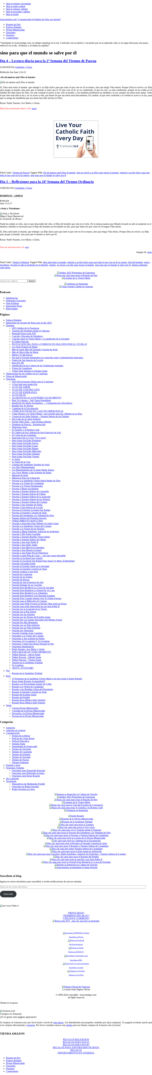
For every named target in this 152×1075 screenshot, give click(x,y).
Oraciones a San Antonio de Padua (28, 638)
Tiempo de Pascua (21, 172)
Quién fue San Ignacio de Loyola (27, 360)
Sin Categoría (12, 778)
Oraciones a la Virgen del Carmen (28, 636)
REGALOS (76, 1050)
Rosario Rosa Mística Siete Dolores (28, 702)
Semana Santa (18, 743)
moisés (52, 265)
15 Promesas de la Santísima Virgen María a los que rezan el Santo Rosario (47, 678)
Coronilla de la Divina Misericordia (28, 710)
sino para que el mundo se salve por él (48, 175)
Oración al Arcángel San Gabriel (27, 558)
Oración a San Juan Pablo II (25, 542)
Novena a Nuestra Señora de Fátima (29, 494)
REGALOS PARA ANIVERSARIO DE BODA (76, 1047)
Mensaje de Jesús (20, 475)
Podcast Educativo (20, 741)
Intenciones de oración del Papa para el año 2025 (29, 323)
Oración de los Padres (22, 577)
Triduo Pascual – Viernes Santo (26, 660)
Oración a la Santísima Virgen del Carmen (31, 526)
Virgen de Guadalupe (22, 368)
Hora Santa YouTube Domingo (26, 440)
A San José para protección (24, 384)
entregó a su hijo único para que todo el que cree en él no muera (97, 262)
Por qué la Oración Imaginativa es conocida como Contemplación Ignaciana (47, 357)
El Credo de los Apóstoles (24, 435)
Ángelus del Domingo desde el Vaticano (31, 331)
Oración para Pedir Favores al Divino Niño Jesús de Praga (39, 603)
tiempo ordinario (139, 265)
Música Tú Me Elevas (22, 355)
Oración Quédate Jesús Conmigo (27, 633)
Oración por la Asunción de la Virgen (29, 609)
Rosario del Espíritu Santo (24, 694)
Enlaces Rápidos (14, 320)
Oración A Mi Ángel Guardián (26, 534)
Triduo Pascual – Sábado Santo (26, 657)
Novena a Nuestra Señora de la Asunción (31, 496)
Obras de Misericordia (16, 376)
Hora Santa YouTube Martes (25, 448)
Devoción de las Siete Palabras (26, 419)
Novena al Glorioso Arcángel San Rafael (31, 510)
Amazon (31, 1025)
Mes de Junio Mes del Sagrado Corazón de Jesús (35, 349)
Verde (8, 705)
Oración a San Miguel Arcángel (27, 550)
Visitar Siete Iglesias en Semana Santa (29, 371)
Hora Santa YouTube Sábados (26, 454)
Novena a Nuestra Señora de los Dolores (31, 499)
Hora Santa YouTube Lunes (25, 446)
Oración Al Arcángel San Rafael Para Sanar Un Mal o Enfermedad (43, 561)
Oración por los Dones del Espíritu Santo (31, 617)
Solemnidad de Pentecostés (24, 746)
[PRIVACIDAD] (76, 913)
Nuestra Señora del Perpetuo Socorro (29, 518)
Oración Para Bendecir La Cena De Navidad (33, 587)
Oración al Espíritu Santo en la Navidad (30, 566)
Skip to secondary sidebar (18, 11)
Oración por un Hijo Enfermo (26, 625)
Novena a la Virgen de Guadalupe (28, 483)
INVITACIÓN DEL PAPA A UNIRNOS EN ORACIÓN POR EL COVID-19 (49, 344)
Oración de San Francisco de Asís (27, 582)
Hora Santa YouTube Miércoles (26, 451)
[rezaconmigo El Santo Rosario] (76, 867)
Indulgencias (12, 298)
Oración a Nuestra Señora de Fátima (29, 539)
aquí (34, 108)
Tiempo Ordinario (20, 262)
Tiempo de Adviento (21, 749)
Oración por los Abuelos (23, 614)
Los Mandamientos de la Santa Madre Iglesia (33, 470)
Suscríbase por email (76, 967)
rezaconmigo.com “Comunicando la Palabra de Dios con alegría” (30, 19)
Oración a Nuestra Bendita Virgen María (31, 537)
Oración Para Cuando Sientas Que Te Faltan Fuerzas (36, 598)
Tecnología (11, 781)
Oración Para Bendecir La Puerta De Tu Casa (33, 590)
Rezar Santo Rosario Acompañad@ (28, 681)
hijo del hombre (135, 262)
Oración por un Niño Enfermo (26, 628)
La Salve (16, 459)
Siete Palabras (12, 303)
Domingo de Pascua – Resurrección (28, 424)
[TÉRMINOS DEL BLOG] (76, 915)
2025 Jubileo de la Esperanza (25, 328)
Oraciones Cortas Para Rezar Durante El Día (33, 644)
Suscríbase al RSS (76, 960)
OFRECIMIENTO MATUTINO (27, 521)
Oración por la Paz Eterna (24, 611)
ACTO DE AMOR (21, 387)
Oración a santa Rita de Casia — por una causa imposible (39, 555)
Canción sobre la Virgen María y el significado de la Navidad (40, 339)
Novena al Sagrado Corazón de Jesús (29, 512)
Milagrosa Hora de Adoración (26, 478)
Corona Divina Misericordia (25, 708)
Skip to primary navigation (18, 3)
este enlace (58, 1022)
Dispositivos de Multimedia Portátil (28, 784)
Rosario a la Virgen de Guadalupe (28, 686)
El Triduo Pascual (20, 341)
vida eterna (5, 267)
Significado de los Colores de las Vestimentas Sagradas (37, 365)
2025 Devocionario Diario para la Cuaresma (32, 381)
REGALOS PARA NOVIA (76, 1042)
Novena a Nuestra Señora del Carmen (29, 502)
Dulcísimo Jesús (19, 427)
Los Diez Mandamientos (23, 467)
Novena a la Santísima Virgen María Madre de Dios (36, 480)
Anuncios (10, 727)
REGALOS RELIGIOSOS (76, 1039)
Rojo (8, 676)
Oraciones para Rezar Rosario (26, 776)
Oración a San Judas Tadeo (24, 545)
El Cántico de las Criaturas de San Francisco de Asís (36, 432)
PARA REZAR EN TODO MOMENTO (31, 652)
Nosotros (10, 325)
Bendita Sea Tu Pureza (22, 405)
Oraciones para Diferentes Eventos (28, 773)
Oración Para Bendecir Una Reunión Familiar (33, 595)
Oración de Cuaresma (22, 574)
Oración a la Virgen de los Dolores (28, 529)
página (69, 1025)
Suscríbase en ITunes (76, 937)
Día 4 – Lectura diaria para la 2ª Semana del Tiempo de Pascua (48, 61)
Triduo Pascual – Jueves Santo (26, 654)
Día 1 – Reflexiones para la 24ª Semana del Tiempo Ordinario (47, 182)
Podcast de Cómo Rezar (23, 738)
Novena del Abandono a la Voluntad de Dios (33, 515)
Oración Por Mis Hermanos (25, 622)
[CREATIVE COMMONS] (76, 918)
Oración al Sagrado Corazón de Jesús (29, 569)
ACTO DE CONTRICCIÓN (26, 389)
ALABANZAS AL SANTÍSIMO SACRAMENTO (36, 397)
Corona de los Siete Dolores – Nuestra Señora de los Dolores (40, 416)
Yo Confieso (18, 665)
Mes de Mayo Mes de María (25, 352)
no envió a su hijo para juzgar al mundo (75, 265)
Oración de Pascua (20, 579)
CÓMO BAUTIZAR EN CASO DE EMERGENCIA (37, 411)
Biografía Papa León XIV (24, 333)
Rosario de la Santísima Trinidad (27, 673)
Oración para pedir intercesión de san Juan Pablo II (36, 606)
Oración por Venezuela (22, 630)
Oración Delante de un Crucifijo (27, 585)
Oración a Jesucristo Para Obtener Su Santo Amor (35, 523)
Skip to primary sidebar (17, 9)
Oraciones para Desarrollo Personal (28, 770)
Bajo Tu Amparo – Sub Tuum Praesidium (31, 400)
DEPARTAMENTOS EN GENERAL (76, 1053)
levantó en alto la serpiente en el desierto (29, 265)
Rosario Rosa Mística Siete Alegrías (28, 700)
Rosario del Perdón (21, 697)
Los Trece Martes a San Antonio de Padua (31, 472)
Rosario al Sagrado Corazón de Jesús (29, 692)
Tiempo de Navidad (21, 757)
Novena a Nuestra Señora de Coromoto (30, 491)
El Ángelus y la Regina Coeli (25, 430)
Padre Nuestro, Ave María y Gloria (28, 649)
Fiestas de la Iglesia (21, 735)
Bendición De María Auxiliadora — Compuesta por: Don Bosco (42, 403)
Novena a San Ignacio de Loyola (27, 507)
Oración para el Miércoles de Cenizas (29, 601)
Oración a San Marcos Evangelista (28, 547)
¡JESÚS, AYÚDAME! (23, 668)
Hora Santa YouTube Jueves (25, 443)
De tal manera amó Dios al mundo (59, 172)
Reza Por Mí (18, 363)
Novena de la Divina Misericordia (28, 716)
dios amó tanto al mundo (54, 262)
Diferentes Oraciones (16, 300)
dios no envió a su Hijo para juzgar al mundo (98, 172)
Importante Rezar (14, 306)
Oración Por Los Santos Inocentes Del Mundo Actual (37, 620)
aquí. (149, 252)
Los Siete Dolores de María (25, 347)
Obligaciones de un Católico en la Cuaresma (27, 373)
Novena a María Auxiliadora (25, 488)
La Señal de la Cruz (21, 462)
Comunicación (13, 733)
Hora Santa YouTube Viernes (25, 456)
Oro (8, 670)
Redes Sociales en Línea (23, 789)
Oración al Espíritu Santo (23, 563)
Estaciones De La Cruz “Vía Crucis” (29, 438)
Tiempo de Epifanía (21, 754)
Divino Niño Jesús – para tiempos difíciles (31, 422)
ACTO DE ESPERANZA (24, 392)
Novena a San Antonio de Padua (27, 504)
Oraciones (10, 379)
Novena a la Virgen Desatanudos (27, 486)
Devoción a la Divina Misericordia (28, 713)
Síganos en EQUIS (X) (76, 952)
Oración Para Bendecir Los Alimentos (30, 593)
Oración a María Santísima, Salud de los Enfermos (35, 531)
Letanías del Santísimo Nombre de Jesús (31, 464)
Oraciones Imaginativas (23, 646)
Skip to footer (12, 14)
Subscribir (8, 894)
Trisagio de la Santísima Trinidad (27, 662)
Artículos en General (15, 730)
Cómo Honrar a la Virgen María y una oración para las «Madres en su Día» (47, 413)
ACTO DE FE (19, 395)
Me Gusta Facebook (76, 944)
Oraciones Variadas (15, 768)
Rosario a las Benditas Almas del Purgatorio (32, 689)
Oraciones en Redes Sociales (25, 786)
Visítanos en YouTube (76, 975)
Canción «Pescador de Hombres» (27, 336)
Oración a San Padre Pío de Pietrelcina (30, 553)
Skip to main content (15, 6)
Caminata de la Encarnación (25, 408)
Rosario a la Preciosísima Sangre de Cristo (32, 684)
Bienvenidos (12, 308)
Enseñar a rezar (13, 765)
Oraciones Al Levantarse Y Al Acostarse (31, 641)
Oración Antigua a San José (25, 571)
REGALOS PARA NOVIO (76, 1044)
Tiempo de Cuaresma (22, 752)
